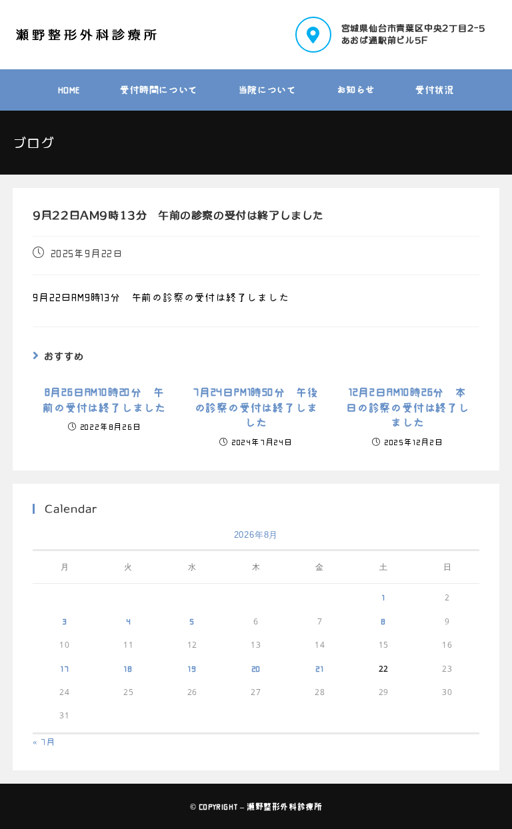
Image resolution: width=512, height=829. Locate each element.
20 (256, 668)
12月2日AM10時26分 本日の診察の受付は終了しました (407, 407)
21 (319, 668)
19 (192, 668)
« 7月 (44, 742)
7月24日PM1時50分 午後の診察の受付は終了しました (256, 407)
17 (65, 668)
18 (128, 668)
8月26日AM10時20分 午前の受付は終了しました (104, 400)
